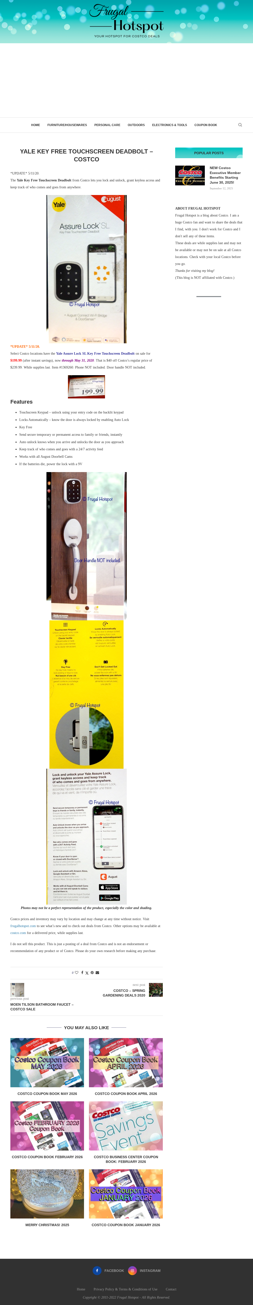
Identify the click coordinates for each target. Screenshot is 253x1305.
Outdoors (136, 125)
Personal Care (107, 125)
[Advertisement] (126, 80)
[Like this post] (76, 973)
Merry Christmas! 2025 (47, 1225)
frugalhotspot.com (23, 926)
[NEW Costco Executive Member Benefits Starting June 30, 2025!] (190, 175)
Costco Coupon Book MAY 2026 (47, 1094)
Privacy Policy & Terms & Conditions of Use (125, 1289)
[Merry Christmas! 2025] (47, 1193)
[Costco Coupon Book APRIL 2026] (126, 1062)
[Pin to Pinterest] (92, 973)
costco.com (18, 933)
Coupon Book (205, 125)
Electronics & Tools (169, 125)
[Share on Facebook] (82, 973)
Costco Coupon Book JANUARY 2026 (126, 1225)
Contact (171, 1289)
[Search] (240, 125)
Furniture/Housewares (67, 125)
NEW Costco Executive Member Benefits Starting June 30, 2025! (225, 175)
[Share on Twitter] (87, 973)
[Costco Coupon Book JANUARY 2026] (126, 1193)
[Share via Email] (97, 973)
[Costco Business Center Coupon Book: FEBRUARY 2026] (126, 1126)
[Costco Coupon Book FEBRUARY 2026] (47, 1126)
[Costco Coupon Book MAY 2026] (47, 1062)
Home (35, 125)
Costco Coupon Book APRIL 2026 (126, 1094)
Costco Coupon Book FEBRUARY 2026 (47, 1157)
